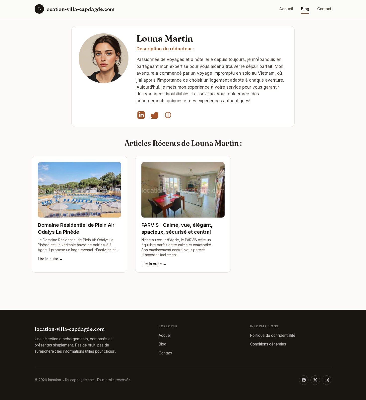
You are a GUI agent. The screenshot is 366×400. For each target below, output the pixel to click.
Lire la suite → (50, 259)
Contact (324, 8)
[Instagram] (326, 380)
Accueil (286, 8)
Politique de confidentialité (272, 335)
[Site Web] (168, 115)
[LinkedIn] (141, 115)
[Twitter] (154, 115)
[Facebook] (303, 380)
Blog (305, 8)
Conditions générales (268, 344)
